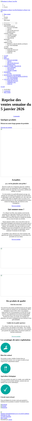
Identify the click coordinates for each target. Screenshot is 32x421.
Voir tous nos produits (6, 127)
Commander (16, 116)
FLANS (9, 41)
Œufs (5, 57)
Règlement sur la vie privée (16, 413)
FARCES (9, 53)
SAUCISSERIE (11, 36)
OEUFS (6, 26)
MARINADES (11, 32)
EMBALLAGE (8, 42)
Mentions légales (5, 413)
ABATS (9, 29)
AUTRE (6, 47)
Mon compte (4, 418)
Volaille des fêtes (8, 48)
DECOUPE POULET (13, 30)
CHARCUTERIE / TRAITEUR (12, 66)
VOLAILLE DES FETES (11, 79)
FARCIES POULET (12, 50)
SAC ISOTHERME (12, 45)
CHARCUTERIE (8, 33)
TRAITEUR (10, 38)
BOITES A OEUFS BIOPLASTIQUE (17, 44)
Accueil (6, 55)
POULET (6, 58)
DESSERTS (7, 72)
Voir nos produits (16, 206)
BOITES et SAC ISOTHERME (12, 75)
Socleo (10, 419)
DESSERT (7, 39)
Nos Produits (7, 24)
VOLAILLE (11, 26)
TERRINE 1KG (11, 51)
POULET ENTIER (12, 27)
